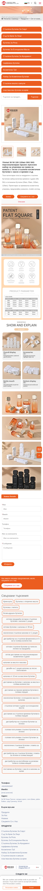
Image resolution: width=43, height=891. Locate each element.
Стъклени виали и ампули (14, 83)
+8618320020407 (7, 786)
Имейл (5, 514)
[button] (2, 124)
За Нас (4, 815)
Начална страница (11, 19)
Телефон (5, 524)
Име (4, 505)
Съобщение (7, 543)
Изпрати (8, 564)
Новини (4, 818)
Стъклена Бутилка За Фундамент (17, 56)
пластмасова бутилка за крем (15, 90)
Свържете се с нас (28, 197)
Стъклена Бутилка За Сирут (15, 29)
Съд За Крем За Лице (12, 36)
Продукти (24, 19)
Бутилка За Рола (10, 43)
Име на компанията (9, 534)
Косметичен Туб (10, 70)
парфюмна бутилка (11, 63)
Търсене (34, 97)
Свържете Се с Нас (9, 821)
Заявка (8, 197)
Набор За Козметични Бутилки (16, 77)
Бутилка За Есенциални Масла (16, 49)
